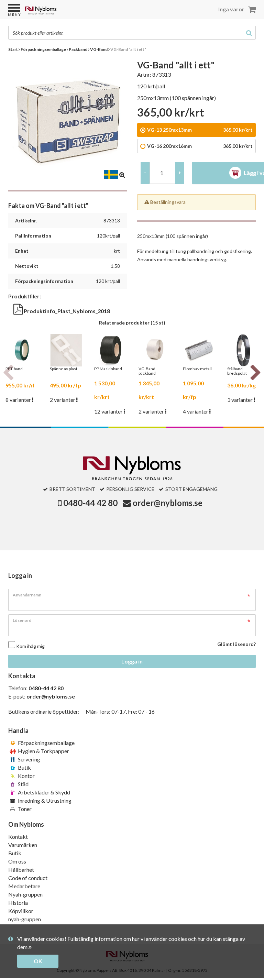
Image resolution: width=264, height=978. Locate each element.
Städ (23, 784)
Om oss (17, 861)
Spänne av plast (63, 368)
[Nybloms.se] (58, 13)
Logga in (132, 661)
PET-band (14, 368)
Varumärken (22, 845)
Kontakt (18, 836)
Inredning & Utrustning (44, 800)
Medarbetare (24, 886)
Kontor (26, 775)
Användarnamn (27, 594)
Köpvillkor (20, 911)
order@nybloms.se (167, 503)
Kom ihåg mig (30, 646)
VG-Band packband (147, 371)
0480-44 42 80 (90, 503)
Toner (24, 808)
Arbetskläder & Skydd (43, 792)
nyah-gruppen (24, 919)
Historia (18, 902)
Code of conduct (27, 878)
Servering (28, 759)
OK (38, 961)
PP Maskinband (108, 368)
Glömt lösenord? (236, 644)
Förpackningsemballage (46, 742)
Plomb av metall (197, 368)
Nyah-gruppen (25, 894)
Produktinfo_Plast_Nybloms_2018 (66, 311)
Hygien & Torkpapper (43, 751)
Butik (24, 767)
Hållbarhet (21, 869)
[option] (21, 369)
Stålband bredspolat (237, 371)
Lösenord (22, 620)
